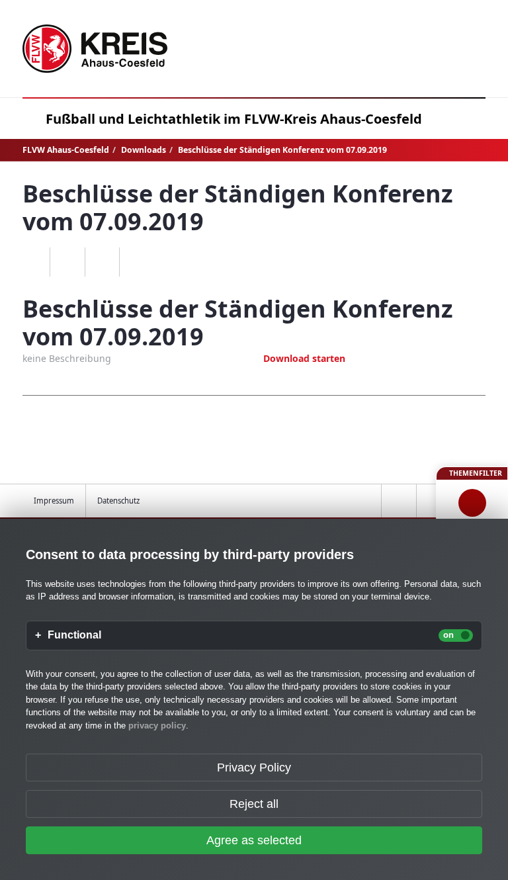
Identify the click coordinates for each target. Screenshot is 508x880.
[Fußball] (472, 503)
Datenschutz (118, 501)
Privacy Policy (254, 767)
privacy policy (157, 725)
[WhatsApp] (32, 262)
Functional (74, 635)
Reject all (254, 804)
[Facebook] (67, 262)
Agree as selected (254, 840)
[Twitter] (102, 262)
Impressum (54, 501)
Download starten (304, 358)
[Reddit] (136, 262)
